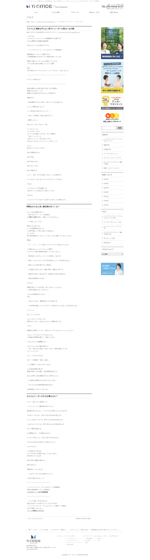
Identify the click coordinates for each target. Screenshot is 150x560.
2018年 (106, 192)
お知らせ (99, 538)
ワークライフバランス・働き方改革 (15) (113, 233)
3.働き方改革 (70, 544)
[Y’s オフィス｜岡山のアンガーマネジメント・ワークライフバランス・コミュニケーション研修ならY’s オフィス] (47, 6)
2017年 (106, 196)
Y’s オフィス (73, 555)
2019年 (106, 188)
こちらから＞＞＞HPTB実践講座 (37, 492)
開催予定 (107, 145)
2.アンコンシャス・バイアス (74, 542)
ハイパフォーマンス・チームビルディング (69, 32)
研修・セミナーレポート (112, 168)
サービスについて (71, 538)
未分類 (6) (107, 242)
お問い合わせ (84, 530)
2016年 (106, 200)
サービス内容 (44, 530)
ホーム (61, 536)
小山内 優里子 (88, 538)
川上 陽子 (87, 540)
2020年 (106, 183)
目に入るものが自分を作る (35, 518)
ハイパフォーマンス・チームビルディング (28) (113, 217)
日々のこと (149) (109, 238)
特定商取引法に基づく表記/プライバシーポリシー (104, 530)
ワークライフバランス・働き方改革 (113, 163)
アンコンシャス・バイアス (112, 158)
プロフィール (74, 530)
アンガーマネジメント (111, 153)
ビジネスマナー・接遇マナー (59, 530)
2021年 (106, 179)
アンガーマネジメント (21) (112, 222)
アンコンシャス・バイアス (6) (112, 227)
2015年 (106, 205)
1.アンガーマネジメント (73, 540)
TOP (29, 530)
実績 (86, 542)
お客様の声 (107, 149)
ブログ (35, 530)
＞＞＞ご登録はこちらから (35, 510)
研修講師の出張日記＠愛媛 (84, 518)
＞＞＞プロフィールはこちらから (37, 41)
